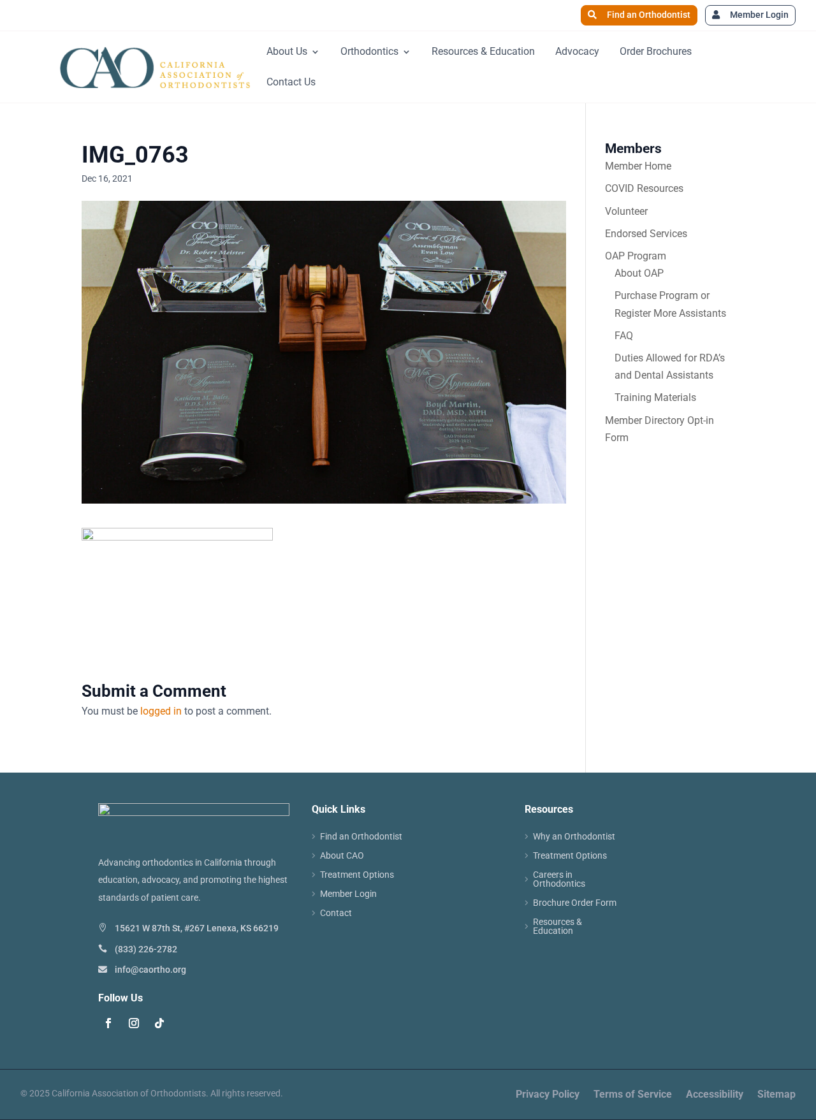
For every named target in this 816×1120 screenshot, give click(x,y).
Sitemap (776, 1095)
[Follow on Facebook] (108, 1023)
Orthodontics (369, 51)
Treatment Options (357, 875)
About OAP (639, 273)
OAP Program (635, 256)
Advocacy (577, 51)
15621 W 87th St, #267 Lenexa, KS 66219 (197, 928)
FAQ (624, 336)
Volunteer (626, 211)
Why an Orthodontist (574, 836)
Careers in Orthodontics (559, 879)
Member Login (759, 15)
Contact (336, 913)
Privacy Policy (547, 1095)
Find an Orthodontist (648, 15)
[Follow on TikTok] (159, 1023)
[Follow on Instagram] (134, 1023)
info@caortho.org (150, 969)
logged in (161, 711)
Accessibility (714, 1095)
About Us (286, 51)
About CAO (342, 856)
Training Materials (655, 397)
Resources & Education (483, 51)
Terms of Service (633, 1095)
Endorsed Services (646, 234)
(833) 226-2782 (146, 949)
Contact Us (291, 82)
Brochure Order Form (574, 903)
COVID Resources (644, 188)
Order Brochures (656, 51)
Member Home (638, 166)
